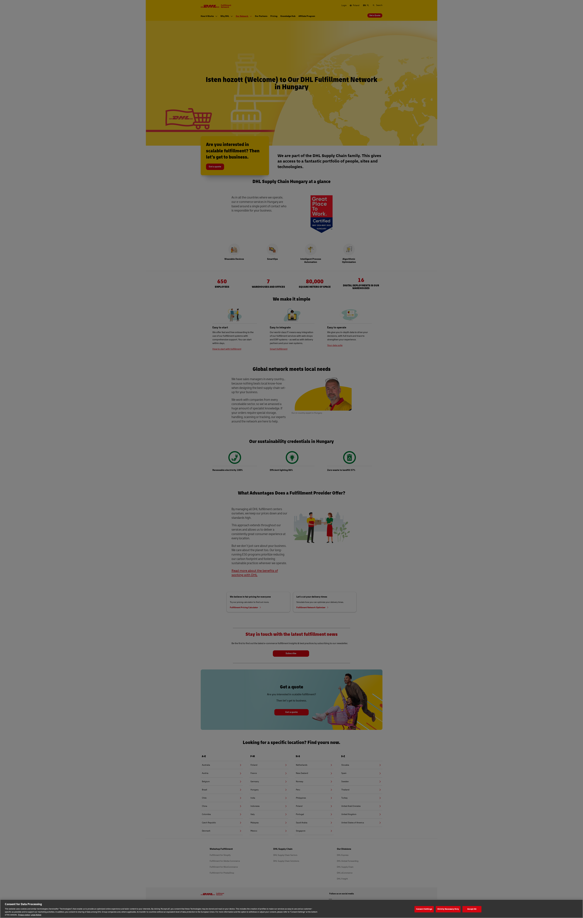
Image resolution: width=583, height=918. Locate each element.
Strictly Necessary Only (448, 909)
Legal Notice (36, 915)
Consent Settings (424, 909)
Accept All (471, 909)
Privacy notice (24, 915)
